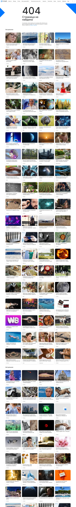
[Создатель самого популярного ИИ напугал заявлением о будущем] (13, 389)
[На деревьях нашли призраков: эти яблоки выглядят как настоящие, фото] (29, 273)
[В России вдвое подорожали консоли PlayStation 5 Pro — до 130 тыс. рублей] (13, 140)
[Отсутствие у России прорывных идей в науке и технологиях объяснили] (63, 123)
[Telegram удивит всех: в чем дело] (63, 494)
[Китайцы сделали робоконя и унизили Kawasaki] (46, 423)
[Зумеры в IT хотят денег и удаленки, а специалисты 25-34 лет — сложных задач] (13, 223)
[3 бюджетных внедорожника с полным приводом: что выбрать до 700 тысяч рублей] (29, 356)
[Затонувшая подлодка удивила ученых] (46, 57)
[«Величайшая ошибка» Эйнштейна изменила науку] (46, 240)
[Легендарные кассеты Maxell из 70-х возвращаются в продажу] (63, 306)
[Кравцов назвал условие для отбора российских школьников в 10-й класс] (63, 323)
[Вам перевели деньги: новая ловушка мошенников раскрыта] (13, 90)
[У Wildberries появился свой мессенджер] (13, 323)
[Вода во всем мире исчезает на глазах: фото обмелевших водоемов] (63, 339)
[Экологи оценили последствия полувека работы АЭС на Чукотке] (29, 157)
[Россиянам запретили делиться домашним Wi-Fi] (13, 240)
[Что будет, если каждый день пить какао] (46, 273)
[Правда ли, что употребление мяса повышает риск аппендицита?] (46, 323)
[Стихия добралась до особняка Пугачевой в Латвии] (13, 444)
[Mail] (1, 1)
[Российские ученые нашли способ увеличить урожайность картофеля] (46, 190)
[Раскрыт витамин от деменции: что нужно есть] (29, 206)
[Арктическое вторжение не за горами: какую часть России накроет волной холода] (13, 256)
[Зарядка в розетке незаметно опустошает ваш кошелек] (13, 73)
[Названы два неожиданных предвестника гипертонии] (13, 123)
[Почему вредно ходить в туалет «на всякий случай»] (46, 290)
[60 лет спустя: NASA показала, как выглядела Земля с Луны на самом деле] (29, 73)
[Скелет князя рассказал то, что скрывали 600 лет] (63, 444)
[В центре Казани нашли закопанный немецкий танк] (29, 494)
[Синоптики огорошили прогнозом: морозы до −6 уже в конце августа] (29, 223)
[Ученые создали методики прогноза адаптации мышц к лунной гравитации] (63, 290)
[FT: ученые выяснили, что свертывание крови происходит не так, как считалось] (29, 107)
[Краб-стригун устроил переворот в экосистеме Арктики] (13, 356)
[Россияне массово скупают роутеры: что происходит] (46, 157)
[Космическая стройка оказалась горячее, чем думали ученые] (63, 389)
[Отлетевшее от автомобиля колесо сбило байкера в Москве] (63, 423)
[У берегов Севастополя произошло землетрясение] (46, 306)
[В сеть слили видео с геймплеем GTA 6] (29, 389)
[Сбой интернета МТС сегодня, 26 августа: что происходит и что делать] (63, 356)
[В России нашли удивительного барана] (63, 461)
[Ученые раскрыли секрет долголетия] (13, 57)
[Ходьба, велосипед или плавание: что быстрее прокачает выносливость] (13, 339)
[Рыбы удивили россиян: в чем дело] (46, 444)
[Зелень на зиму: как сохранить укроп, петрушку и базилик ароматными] (63, 157)
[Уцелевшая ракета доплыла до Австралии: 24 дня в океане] (29, 40)
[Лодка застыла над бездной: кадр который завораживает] (13, 494)
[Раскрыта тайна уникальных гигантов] (46, 123)
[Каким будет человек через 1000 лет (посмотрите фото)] (29, 173)
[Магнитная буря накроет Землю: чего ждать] (46, 140)
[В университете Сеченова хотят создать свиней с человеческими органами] (46, 90)
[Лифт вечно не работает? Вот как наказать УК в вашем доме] (46, 406)
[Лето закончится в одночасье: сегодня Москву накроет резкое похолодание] (29, 478)
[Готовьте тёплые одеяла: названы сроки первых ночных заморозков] (13, 107)
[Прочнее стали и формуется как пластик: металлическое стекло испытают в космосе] (29, 461)
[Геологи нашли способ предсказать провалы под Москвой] (63, 223)
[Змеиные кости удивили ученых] (13, 206)
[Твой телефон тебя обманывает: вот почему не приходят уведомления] (29, 339)
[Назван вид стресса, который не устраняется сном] (63, 73)
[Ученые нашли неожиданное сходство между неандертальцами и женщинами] (63, 190)
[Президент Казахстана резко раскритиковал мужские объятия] (46, 461)
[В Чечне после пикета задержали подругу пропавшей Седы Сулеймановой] (13, 40)
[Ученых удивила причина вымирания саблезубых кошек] (46, 256)
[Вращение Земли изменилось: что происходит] (29, 140)
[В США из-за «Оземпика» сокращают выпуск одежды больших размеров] (29, 256)
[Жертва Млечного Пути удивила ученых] (46, 173)
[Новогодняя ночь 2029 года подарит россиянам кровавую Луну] (46, 494)
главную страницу (33, 25)
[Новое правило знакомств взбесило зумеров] (63, 90)
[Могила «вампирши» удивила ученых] (63, 273)
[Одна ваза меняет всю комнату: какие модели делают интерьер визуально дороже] (46, 339)
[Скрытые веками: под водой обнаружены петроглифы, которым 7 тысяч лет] (29, 423)
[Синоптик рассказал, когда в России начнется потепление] (46, 389)
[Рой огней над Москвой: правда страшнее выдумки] (29, 444)
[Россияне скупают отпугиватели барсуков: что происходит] (13, 290)
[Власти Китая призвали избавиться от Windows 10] (63, 478)
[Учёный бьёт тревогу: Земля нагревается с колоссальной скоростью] (13, 406)
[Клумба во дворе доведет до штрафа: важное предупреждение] (29, 190)
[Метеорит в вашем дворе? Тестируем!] (63, 240)
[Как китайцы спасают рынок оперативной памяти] (29, 406)
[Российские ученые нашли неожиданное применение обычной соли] (13, 157)
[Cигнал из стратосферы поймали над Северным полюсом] (46, 73)
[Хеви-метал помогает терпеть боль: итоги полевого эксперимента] (29, 306)
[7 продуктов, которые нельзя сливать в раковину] (13, 273)
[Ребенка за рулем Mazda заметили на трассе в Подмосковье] (29, 373)
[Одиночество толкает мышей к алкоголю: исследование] (13, 306)
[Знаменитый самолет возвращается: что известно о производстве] (29, 90)
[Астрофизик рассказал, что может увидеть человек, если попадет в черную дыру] (29, 323)
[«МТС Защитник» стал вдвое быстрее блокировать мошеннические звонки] (46, 373)
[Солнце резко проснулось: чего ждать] (46, 206)
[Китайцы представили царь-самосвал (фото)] (13, 461)
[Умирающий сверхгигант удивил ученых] (63, 40)
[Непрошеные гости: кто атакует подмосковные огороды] (63, 140)
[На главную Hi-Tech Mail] (4, 1)
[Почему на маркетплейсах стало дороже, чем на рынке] (63, 406)
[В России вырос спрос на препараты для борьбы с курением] (13, 478)
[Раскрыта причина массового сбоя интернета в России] (63, 173)
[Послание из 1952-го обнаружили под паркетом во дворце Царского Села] (63, 57)
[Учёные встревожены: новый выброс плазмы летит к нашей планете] (63, 256)
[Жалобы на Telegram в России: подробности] (63, 373)
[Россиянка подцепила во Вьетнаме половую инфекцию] (46, 40)
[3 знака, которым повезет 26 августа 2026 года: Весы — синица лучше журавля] (63, 206)
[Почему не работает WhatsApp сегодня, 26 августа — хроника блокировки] (46, 478)
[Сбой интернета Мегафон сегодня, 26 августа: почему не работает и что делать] (29, 240)
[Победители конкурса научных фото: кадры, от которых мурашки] (13, 423)
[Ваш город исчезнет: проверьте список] (46, 107)
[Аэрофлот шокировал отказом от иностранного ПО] (46, 223)
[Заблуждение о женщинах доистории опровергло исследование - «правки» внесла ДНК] (13, 190)
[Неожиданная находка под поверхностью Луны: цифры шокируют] (29, 57)
